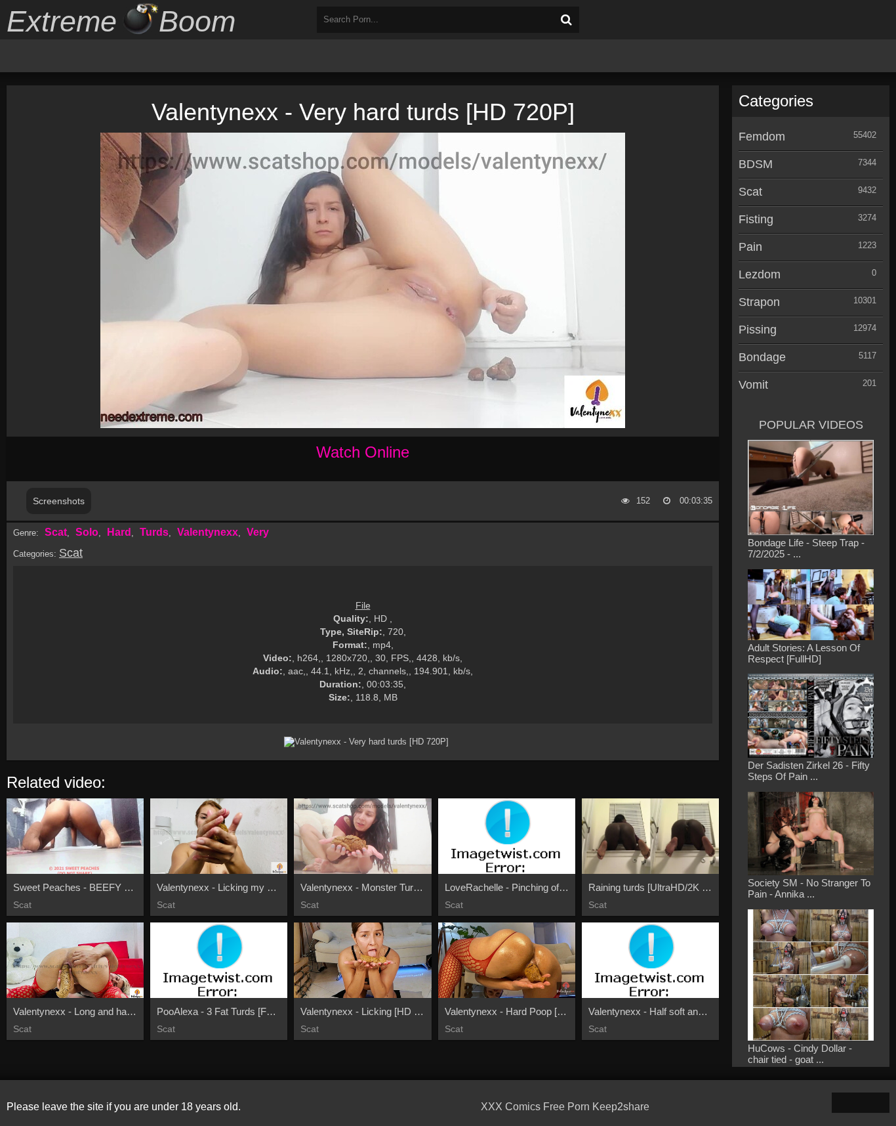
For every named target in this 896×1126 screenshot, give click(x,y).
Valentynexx (207, 532)
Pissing (758, 329)
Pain (750, 246)
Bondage (762, 357)
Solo (86, 532)
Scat (56, 532)
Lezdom (760, 274)
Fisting (756, 219)
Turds (154, 532)
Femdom (762, 136)
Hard (119, 532)
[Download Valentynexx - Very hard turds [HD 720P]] (366, 742)
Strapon (759, 302)
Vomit (753, 384)
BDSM (756, 164)
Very (258, 532)
